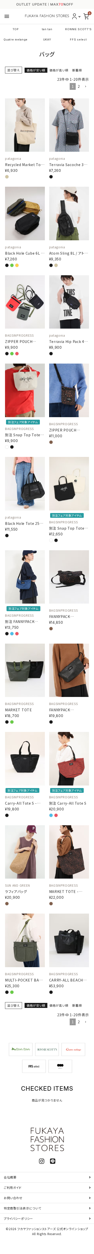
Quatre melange (16, 39)
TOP (16, 29)
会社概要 (10, 1177)
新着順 (77, 70)
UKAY (47, 39)
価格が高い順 (58, 70)
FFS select (78, 39)
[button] (85, 86)
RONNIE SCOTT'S (78, 29)
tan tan (47, 29)
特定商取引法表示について (22, 1208)
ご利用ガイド (13, 1187)
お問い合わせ (13, 1198)
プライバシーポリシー (18, 1218)
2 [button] (79, 86)
